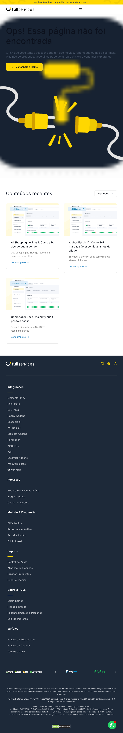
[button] (55, 672)
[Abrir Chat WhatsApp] (112, 725)
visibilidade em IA (19, 209)
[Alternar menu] (80, 9)
